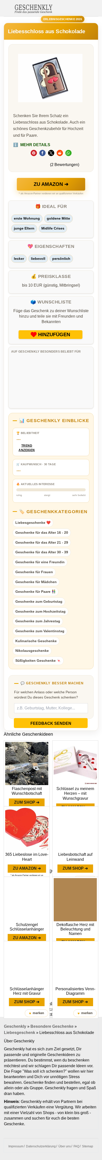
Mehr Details (31, 145)
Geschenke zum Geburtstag (38, 601)
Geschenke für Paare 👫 (35, 592)
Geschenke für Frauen (34, 572)
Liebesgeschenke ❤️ (33, 523)
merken (36, 1013)
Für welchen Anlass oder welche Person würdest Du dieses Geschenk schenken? (46, 694)
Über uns (64, 1146)
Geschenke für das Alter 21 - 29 (41, 542)
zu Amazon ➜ (51, 184)
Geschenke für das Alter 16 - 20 (41, 532)
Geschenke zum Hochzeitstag (40, 611)
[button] (34, 153)
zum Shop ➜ (26, 802)
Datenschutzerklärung (41, 1146)
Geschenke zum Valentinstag (39, 631)
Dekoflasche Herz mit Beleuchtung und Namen (75, 929)
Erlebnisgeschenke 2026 (62, 19)
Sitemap (87, 1146)
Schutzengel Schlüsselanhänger (27, 927)
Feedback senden (50, 723)
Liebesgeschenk (19, 1032)
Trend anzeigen (27, 448)
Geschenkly (15, 1026)
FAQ (76, 1146)
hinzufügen (54, 334)
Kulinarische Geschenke (36, 641)
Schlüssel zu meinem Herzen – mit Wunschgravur (75, 794)
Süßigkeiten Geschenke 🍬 (38, 661)
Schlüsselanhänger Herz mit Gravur (27, 991)
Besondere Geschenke (52, 1026)
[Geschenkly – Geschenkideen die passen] (33, 8)
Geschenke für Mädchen (36, 582)
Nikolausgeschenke (32, 651)
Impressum (15, 1146)
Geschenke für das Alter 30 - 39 (41, 552)
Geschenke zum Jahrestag (37, 621)
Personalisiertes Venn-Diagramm (75, 991)
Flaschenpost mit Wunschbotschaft (27, 791)
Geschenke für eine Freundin (40, 562)
